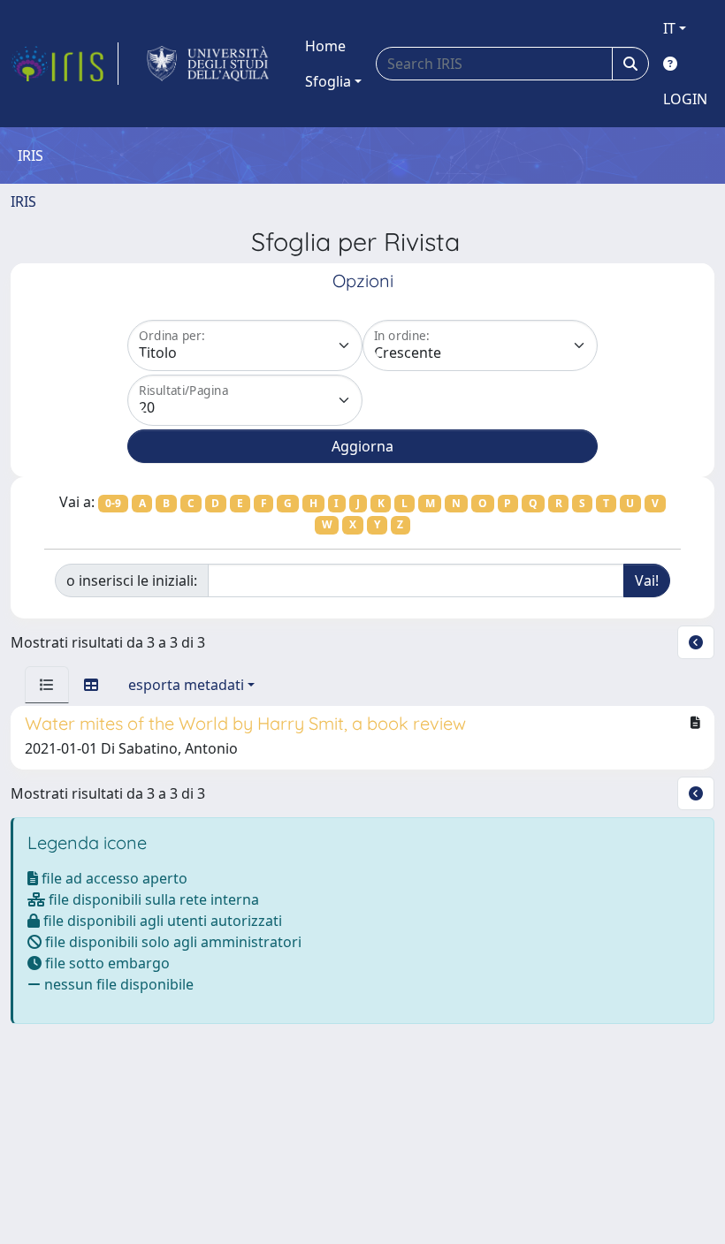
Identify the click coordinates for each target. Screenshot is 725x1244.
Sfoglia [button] (328, 81)
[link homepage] (64, 63)
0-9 (113, 503)
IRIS (23, 201)
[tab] (47, 684)
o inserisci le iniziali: (131, 580)
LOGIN (685, 99)
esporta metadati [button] (186, 684)
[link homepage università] (208, 63)
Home (325, 46)
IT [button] (669, 28)
